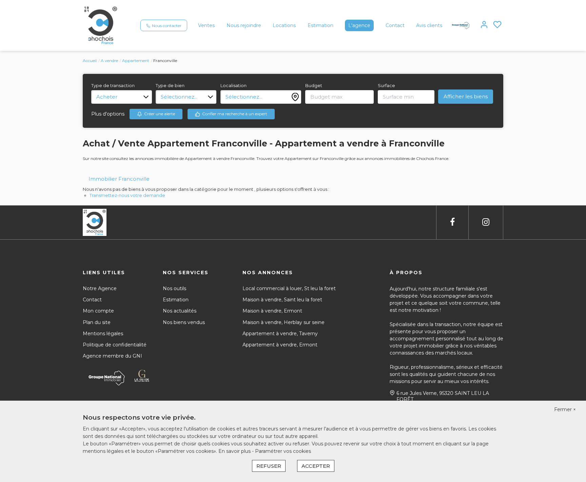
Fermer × (565, 409)
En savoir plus (235, 451)
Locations (284, 25)
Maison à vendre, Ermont (272, 311)
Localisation (233, 85)
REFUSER (268, 466)
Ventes (206, 25)
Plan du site (97, 322)
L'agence (359, 25)
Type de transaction (113, 85)
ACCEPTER (315, 466)
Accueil (90, 60)
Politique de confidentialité (114, 345)
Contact (395, 25)
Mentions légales (103, 333)
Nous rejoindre (244, 25)
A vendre (109, 60)
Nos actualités (179, 311)
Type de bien (170, 85)
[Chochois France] (100, 25)
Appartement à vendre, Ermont (279, 345)
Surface (386, 85)
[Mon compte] (484, 25)
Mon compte (98, 311)
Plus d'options (107, 114)
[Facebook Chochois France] (452, 222)
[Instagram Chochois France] (485, 222)
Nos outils (174, 288)
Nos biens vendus (184, 322)
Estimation (320, 25)
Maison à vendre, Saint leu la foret (282, 300)
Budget (313, 85)
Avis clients (429, 25)
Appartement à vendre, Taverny (280, 333)
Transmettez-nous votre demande (127, 195)
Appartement (135, 60)
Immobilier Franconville (119, 179)
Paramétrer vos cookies (283, 451)
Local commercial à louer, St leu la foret (289, 288)
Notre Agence (100, 288)
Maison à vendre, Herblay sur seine (283, 322)
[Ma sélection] (497, 25)
